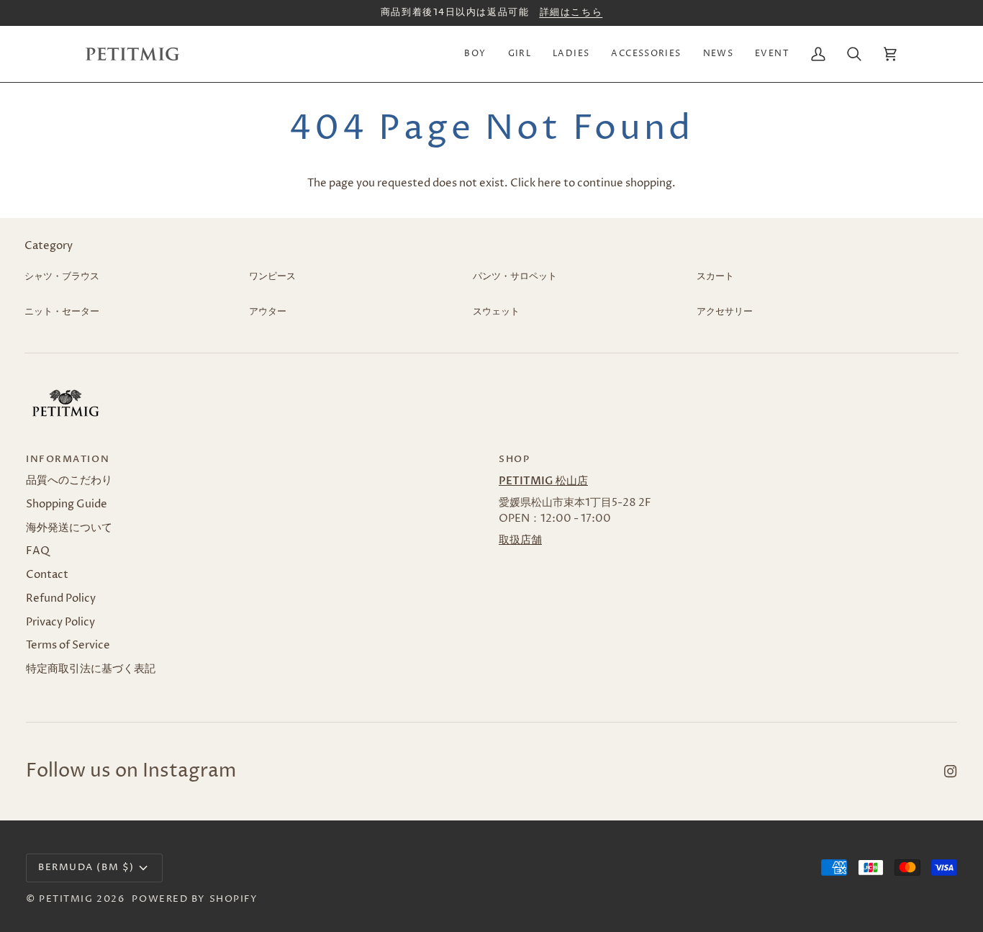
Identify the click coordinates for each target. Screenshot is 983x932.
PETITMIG (66, 898)
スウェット (496, 311)
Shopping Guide (66, 504)
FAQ (38, 551)
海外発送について (69, 528)
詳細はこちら (571, 12)
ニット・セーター (61, 311)
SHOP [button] (514, 459)
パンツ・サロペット (515, 276)
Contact (47, 575)
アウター (267, 311)
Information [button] (67, 459)
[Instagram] (950, 771)
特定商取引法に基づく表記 (90, 669)
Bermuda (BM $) (86, 867)
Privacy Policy (60, 622)
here (549, 183)
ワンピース (272, 276)
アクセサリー (725, 311)
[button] (475, 54)
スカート (715, 276)
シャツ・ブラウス (61, 276)
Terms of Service (68, 645)
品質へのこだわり (69, 481)
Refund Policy (61, 599)
